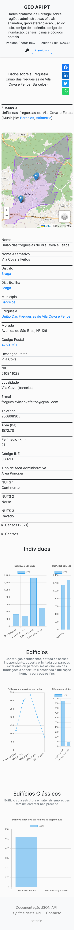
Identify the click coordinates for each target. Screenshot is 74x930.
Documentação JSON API (36, 907)
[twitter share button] (65, 83)
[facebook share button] (65, 67)
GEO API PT (37, 7)
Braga (6, 274)
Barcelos (27, 118)
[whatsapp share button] (65, 91)
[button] (35, 177)
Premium (41, 50)
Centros (11, 534)
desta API (27, 913)
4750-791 (9, 345)
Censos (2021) (16, 525)
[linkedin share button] (65, 75)
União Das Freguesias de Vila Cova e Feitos (36, 316)
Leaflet (47, 225)
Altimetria (43, 118)
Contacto (53, 913)
